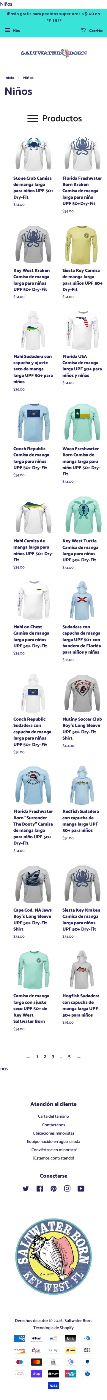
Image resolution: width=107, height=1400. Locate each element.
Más (16, 31)
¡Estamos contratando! (53, 1158)
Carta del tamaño (53, 1116)
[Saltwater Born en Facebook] (39, 1190)
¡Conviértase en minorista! (54, 1150)
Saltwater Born (78, 1320)
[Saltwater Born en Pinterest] (53, 1190)
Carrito (95, 31)
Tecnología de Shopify (53, 1327)
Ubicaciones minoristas (53, 1133)
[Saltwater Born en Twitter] (26, 1190)
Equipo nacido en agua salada (53, 1141)
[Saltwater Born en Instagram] (67, 1190)
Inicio (9, 78)
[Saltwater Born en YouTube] (81, 1190)
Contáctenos (53, 1125)
